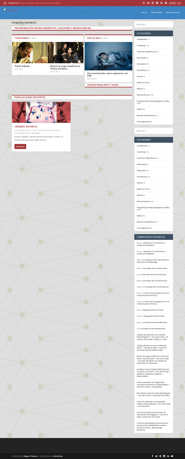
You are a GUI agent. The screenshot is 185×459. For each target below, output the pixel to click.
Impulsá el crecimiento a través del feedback (151, 244)
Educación (141, 64)
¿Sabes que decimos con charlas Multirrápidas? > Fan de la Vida (151, 335)
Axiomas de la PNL (161, 395)
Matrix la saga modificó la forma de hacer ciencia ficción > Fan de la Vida (153, 357)
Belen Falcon (172, 12)
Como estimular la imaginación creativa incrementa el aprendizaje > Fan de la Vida (153, 384)
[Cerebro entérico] (41, 112)
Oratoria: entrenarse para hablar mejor (152, 349)
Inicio (144, 12)
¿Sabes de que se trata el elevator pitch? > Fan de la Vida (152, 346)
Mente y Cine (142, 82)
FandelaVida (21, 130)
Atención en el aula (151, 417)
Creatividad (157, 387)
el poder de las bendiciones (155, 322)
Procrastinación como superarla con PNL (107, 74)
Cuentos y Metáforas (146, 51)
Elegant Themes (30, 456)
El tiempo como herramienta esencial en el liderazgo (153, 261)
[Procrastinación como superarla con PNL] (108, 56)
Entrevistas (142, 70)
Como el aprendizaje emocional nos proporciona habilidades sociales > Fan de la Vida (152, 425)
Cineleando (156, 12)
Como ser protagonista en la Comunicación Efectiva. (153, 294)
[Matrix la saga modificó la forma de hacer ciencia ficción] (65, 52)
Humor (140, 76)
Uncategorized (143, 121)
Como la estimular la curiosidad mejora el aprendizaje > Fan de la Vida (153, 402)
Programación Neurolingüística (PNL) (153, 101)
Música (140, 88)
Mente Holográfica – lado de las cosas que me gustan (40, 3)
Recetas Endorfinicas (146, 115)
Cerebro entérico (25, 126)
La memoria (144, 406)
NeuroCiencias (44, 130)
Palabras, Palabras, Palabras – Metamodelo (150, 375)
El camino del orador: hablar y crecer (152, 338)
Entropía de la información (155, 268)
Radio (139, 109)
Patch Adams (22, 66)
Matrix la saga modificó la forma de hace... (65, 67)
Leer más (20, 146)
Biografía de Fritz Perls (153, 310)
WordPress (58, 456)
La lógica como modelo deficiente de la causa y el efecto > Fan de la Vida (153, 370)
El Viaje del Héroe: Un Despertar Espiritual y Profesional (152, 362)
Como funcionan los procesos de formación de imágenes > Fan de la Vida (152, 414)
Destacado (141, 58)
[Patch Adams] (30, 52)
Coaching (141, 45)
